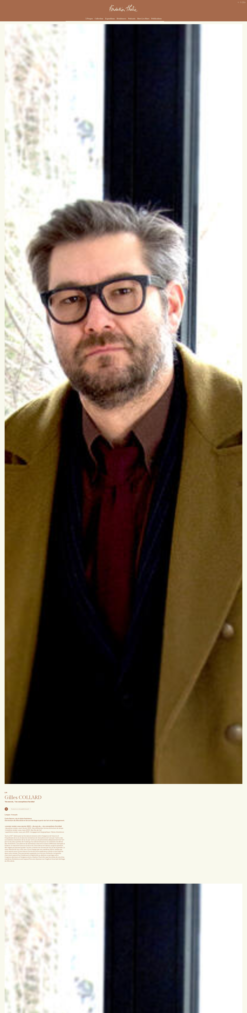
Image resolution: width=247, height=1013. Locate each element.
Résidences (121, 18)
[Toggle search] (238, 2)
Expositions (110, 18)
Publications (156, 18)
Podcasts (131, 18)
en (244, 2)
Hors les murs (143, 18)
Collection (99, 18)
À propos (89, 18)
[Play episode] (6, 809)
